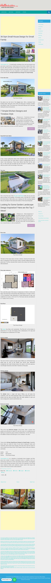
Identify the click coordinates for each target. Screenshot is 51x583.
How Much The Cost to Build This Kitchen (14, 506)
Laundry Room (41, 39)
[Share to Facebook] (5, 475)
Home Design (4, 468)
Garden (39, 37)
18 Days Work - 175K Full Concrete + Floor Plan (46, 131)
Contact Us (40, 213)
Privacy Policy (40, 215)
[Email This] (1, 475)
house (4, 329)
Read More (31, 128)
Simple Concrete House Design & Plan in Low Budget (46, 108)
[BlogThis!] (3, 475)
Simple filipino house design (43, 218)
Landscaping (40, 44)
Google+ (22, 470)
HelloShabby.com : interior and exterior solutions (24, 576)
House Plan (9, 468)
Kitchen (24, 12)
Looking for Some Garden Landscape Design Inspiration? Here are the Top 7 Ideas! (17, 207)
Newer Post (3, 482)
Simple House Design (25, 579)
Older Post (32, 482)
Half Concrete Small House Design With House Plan (46, 143)
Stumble (28, 470)
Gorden (39, 42)
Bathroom (18, 12)
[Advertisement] (18, 25)
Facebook (9, 470)
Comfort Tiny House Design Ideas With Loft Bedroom (46, 153)
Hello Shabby (42, 576)
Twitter (16, 470)
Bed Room (11, 12)
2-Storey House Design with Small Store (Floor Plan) (46, 187)
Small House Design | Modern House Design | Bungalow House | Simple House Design (32, 578)
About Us (40, 211)
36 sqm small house (19, 195)
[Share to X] (4, 475)
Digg (3, 472)
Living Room (3, 12)
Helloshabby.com (4, 64)
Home (18, 482)
